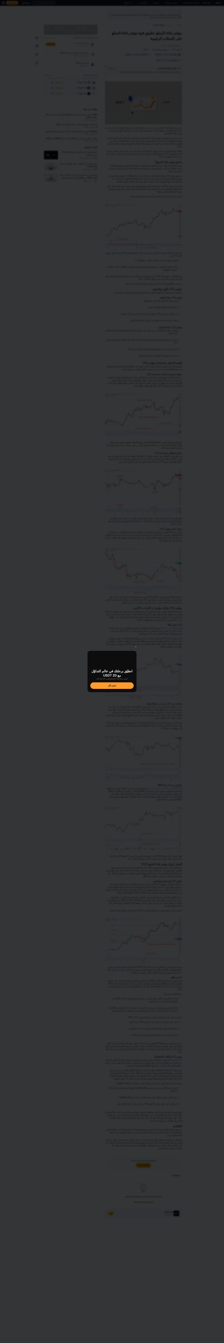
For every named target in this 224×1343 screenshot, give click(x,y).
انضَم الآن (112, 685)
